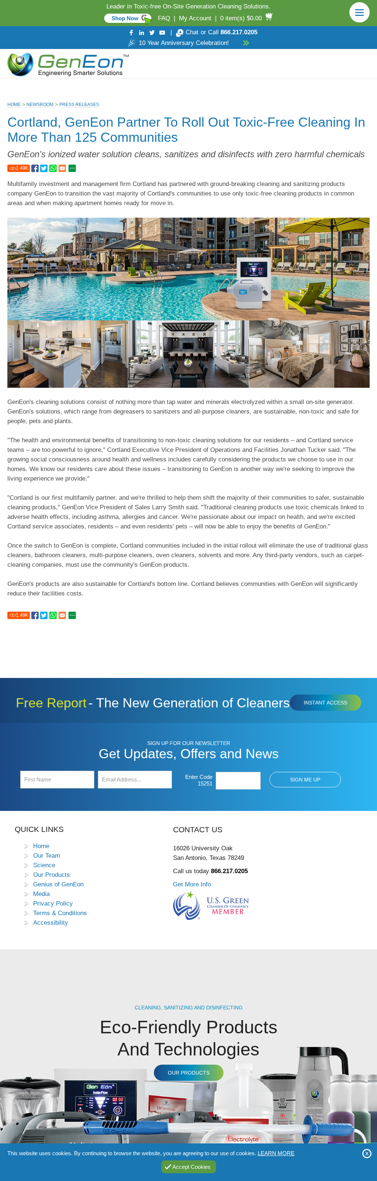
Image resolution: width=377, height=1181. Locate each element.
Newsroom (40, 104)
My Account (195, 18)
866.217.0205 (239, 32)
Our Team (46, 855)
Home (14, 104)
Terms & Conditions (60, 913)
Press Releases (79, 104)
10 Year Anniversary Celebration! (184, 42)
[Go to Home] (66, 63)
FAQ (164, 18)
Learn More (276, 1153)
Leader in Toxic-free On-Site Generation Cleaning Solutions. (188, 6)
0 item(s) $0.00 (241, 18)
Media (41, 893)
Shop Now (125, 18)
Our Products (51, 874)
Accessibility (50, 922)
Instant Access (325, 703)
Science (44, 865)
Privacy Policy (53, 903)
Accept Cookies (191, 1167)
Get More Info (192, 884)
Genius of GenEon (58, 884)
